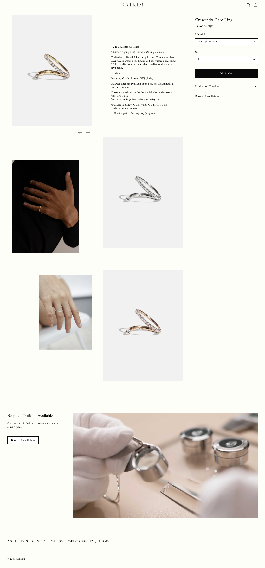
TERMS (104, 541)
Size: (197, 52)
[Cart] (255, 5)
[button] (248, 5)
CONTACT (39, 541)
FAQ (93, 541)
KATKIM (20, 559)
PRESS (25, 541)
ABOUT (12, 541)
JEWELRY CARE (76, 541)
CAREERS (56, 541)
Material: (200, 35)
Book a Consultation (207, 96)
